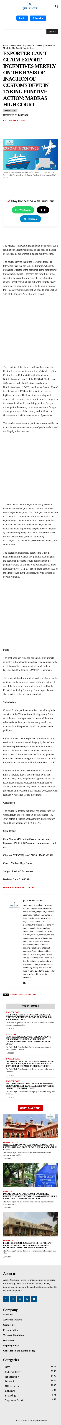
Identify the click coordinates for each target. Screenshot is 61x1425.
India (20, 995)
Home (5, 46)
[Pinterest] (30, 127)
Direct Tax (11, 1034)
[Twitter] (23, 127)
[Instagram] (13, 1299)
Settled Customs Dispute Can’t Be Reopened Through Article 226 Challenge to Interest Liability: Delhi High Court (30, 1085)
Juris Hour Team (15, 120)
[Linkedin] (24, 982)
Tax (34, 995)
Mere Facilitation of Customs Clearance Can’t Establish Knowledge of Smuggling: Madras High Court (29, 1017)
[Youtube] (34, 1299)
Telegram (33, 219)
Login (22, 18)
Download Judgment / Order (18, 887)
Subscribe (38, 18)
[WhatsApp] (38, 127)
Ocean (28, 995)
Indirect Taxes (15, 46)
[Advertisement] (30, 332)
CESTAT (13, 995)
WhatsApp (25, 210)
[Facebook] (16, 127)
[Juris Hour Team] (14, 941)
